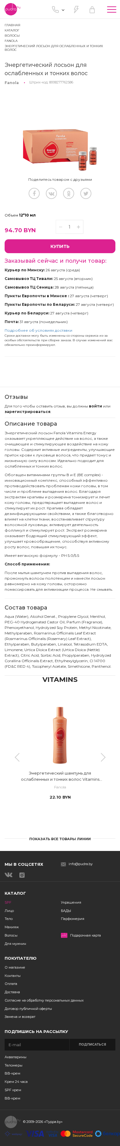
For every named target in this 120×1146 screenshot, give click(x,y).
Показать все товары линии (60, 839)
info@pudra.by (81, 864)
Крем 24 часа (16, 1081)
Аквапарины (15, 1057)
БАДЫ (66, 911)
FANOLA (11, 41)
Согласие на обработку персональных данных (44, 1000)
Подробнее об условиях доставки (38, 330)
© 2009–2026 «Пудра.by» (42, 1122)
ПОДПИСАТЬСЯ (92, 1045)
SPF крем (13, 1090)
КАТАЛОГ (12, 30)
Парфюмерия (72, 919)
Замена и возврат (20, 1016)
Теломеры (13, 1065)
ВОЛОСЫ (12, 36)
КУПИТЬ (60, 246)
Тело (9, 919)
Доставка (12, 992)
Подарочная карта (85, 935)
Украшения (71, 902)
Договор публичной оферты (28, 1008)
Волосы (11, 935)
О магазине (15, 967)
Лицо (9, 911)
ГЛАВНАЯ (12, 25)
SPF (8, 902)
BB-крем (12, 1073)
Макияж (12, 927)
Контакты (13, 976)
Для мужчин (15, 944)
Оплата (11, 984)
